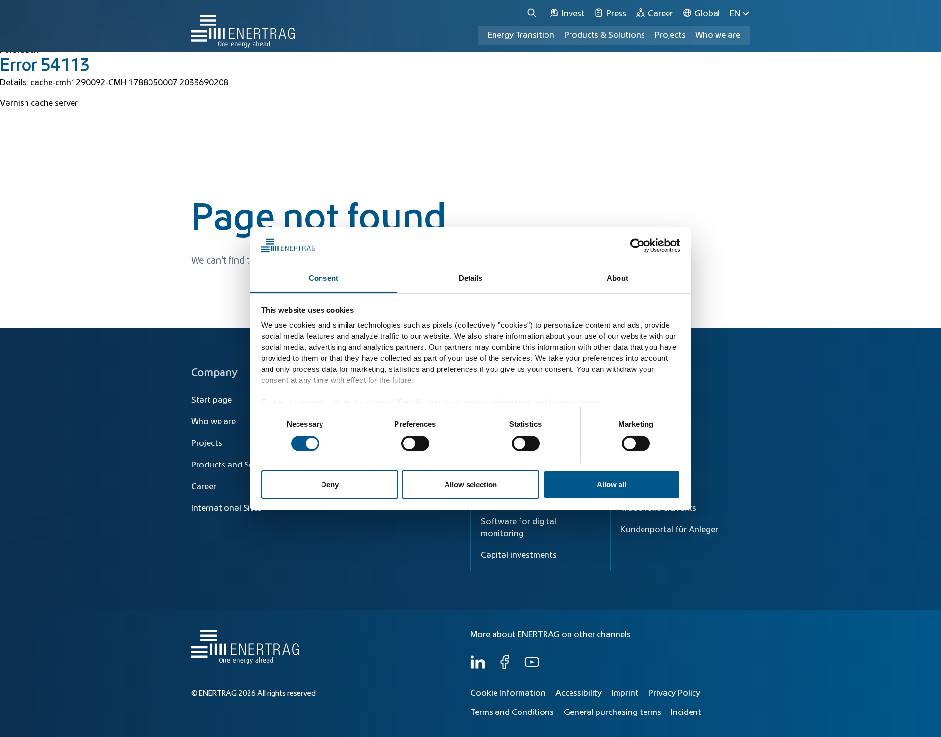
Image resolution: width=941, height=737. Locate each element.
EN (735, 14)
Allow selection (471, 484)
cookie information (498, 402)
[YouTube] (531, 667)
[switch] (415, 443)
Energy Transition (521, 35)
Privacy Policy (674, 693)
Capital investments (519, 555)
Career (203, 487)
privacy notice (574, 402)
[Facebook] (504, 667)
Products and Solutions (236, 465)
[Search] (533, 13)
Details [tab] (471, 278)
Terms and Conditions (512, 712)
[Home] (243, 26)
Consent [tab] (323, 278)
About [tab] (617, 278)
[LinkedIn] (477, 667)
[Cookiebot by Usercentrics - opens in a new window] (637, 245)
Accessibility (578, 693)
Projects (206, 443)
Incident (686, 712)
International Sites (226, 508)
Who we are (717, 35)
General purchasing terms (612, 712)
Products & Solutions (604, 35)
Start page (211, 400)
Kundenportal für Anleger (669, 530)
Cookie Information (507, 693)
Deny (330, 484)
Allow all (611, 484)
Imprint (625, 693)
